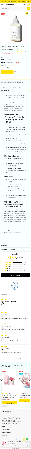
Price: (3, 62)
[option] (15, 27)
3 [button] (16, 358)
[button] (20, 51)
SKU (2, 57)
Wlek (18, 448)
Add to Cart (11, 401)
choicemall (9, 5)
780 (5, 82)
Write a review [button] (15, 275)
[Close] (24, 439)
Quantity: (3, 65)
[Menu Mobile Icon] (2, 5)
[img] (4, 299)
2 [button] (13, 358)
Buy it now (16, 78)
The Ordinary (10, 59)
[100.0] (14, 285)
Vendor (3, 59)
